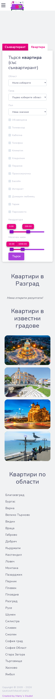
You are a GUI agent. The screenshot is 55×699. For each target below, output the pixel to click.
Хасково (11, 668)
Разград (11, 601)
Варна (10, 508)
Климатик (17, 150)
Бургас (10, 502)
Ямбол (10, 674)
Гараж (15, 204)
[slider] (11, 231)
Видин (10, 522)
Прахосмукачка (21, 173)
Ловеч (10, 561)
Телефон (17, 142)
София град (14, 641)
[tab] (15, 47)
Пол (10, 105)
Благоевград (14, 495)
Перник (11, 581)
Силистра (12, 621)
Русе (8, 608)
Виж (27, 353)
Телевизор (18, 127)
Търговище (13, 661)
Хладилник (18, 158)
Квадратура (15, 219)
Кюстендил (13, 555)
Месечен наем (17, 237)
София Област (16, 648)
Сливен (10, 628)
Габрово (11, 535)
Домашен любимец (23, 196)
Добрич (11, 541)
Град (11, 90)
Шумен (10, 615)
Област (12, 76)
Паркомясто (19, 211)
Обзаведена (19, 119)
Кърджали (13, 548)
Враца (10, 528)
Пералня (17, 165)
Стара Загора (15, 655)
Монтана (11, 568)
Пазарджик (13, 575)
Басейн (16, 181)
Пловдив (12, 595)
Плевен (10, 588)
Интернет (18, 188)
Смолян (11, 634)
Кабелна (17, 135)
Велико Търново (17, 515)
